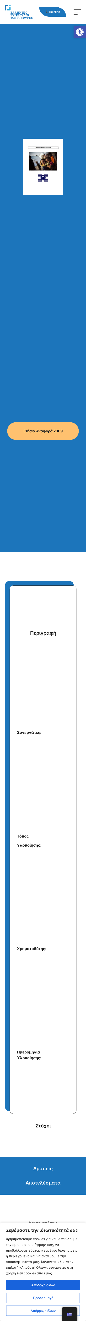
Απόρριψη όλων (43, 1311)
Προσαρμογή (43, 1298)
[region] (43, 1272)
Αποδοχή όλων (43, 1285)
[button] (80, 32)
